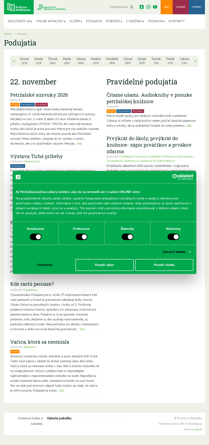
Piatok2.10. (170, 61)
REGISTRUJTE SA (19, 21)
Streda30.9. (142, 61)
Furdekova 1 (30, 290)
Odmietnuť (45, 265)
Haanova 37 (141, 156)
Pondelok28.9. (112, 61)
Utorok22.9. (24, 61)
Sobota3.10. (184, 61)
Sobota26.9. (81, 61)
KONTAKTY (177, 21)
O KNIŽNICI (134, 21)
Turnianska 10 (114, 161)
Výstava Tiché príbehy (36, 156)
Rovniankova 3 (185, 156)
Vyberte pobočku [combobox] (59, 418)
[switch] (81, 237)
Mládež (180, 7)
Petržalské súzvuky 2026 (39, 95)
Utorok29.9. (127, 61)
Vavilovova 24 (131, 161)
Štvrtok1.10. (156, 61)
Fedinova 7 (30, 347)
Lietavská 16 (156, 156)
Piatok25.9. (67, 61)
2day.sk (198, 429)
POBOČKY (113, 21)
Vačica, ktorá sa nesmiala (39, 342)
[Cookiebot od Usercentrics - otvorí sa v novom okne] (175, 177)
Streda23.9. (38, 61)
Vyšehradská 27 (166, 161)
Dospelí (196, 7)
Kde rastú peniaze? (32, 284)
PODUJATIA (94, 21)
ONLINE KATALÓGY (49, 21)
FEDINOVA (155, 21)
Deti (166, 7)
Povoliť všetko (164, 265)
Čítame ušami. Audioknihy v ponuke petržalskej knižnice (149, 98)
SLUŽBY (74, 21)
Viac (79, 143)
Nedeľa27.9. (96, 61)
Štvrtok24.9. (52, 61)
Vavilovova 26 (31, 161)
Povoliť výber (104, 265)
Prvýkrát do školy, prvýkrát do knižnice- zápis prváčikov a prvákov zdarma (149, 145)
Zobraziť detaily (174, 251)
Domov (7, 34)
